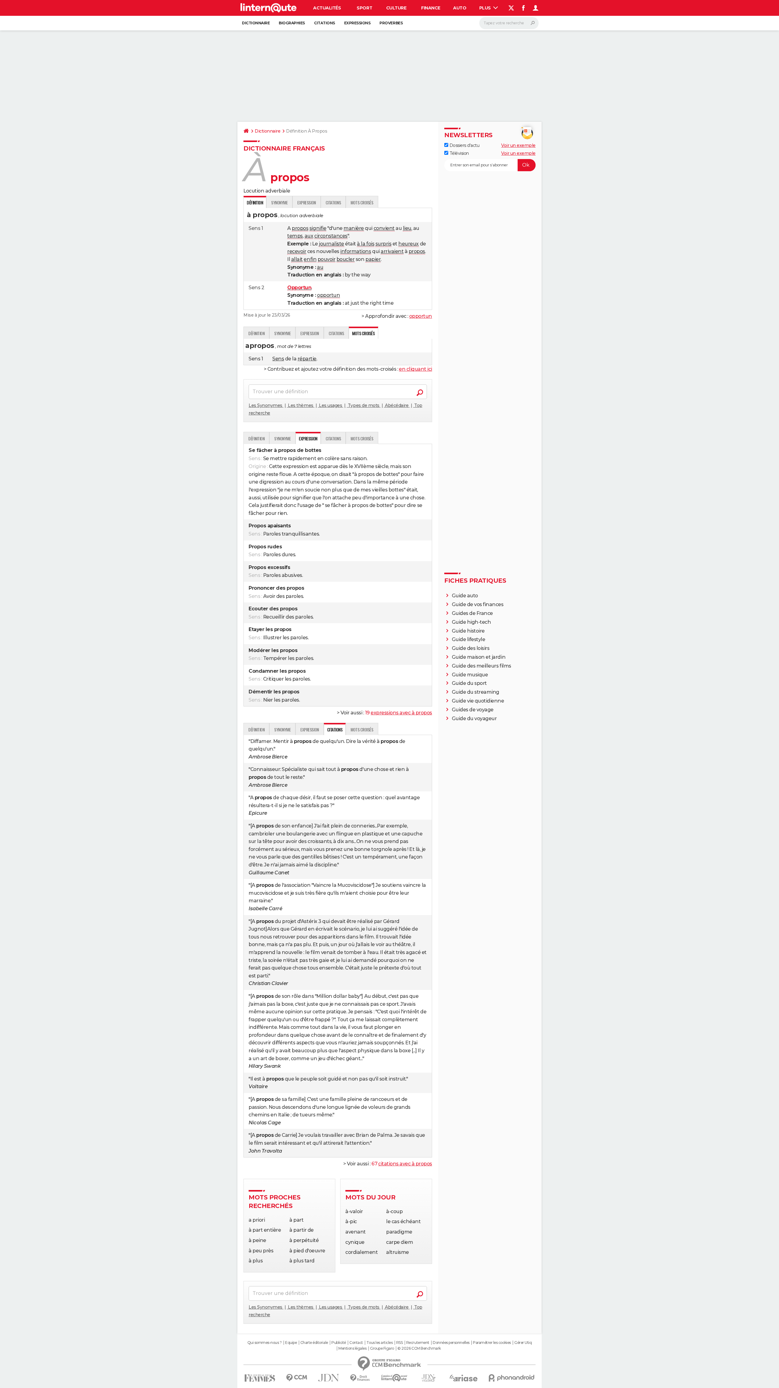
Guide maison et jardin (478, 657)
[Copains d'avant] (394, 1378)
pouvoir (327, 259)
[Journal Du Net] (328, 1378)
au (320, 267)
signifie (317, 228)
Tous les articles (379, 1343)
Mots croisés (362, 202)
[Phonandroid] (512, 1378)
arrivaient (392, 251)
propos (300, 228)
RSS (399, 1343)
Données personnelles (451, 1343)
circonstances (331, 236)
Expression (306, 202)
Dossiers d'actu (463, 145)
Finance (430, 8)
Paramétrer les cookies (492, 1343)
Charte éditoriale (314, 1343)
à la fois (365, 244)
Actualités (327, 8)
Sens (278, 359)
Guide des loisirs (471, 648)
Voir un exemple (518, 145)
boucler (346, 259)
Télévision (458, 153)
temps (295, 236)
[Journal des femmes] (259, 1378)
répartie (307, 359)
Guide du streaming (475, 692)
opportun (328, 295)
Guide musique (470, 675)
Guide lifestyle (468, 639)
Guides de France (472, 613)
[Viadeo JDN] (428, 1378)
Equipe (291, 1343)
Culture (396, 8)
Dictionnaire (256, 23)
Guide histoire (468, 631)
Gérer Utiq (523, 1343)
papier (373, 259)
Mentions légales (352, 1348)
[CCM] (296, 1378)
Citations (324, 23)
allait (297, 259)
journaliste (331, 244)
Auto (459, 8)
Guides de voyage (473, 710)
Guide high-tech (471, 622)
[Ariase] (464, 1378)
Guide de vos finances (478, 604)
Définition (256, 333)
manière (354, 228)
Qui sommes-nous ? (264, 1343)
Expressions (357, 23)
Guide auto (465, 596)
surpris (384, 244)
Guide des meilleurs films (481, 666)
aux (309, 236)
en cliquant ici (415, 369)
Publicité (338, 1343)
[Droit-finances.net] (360, 1378)
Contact (356, 1343)
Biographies (292, 23)
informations (355, 251)
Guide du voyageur (474, 718)
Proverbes (391, 23)
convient (384, 228)
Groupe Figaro (382, 1348)
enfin (310, 259)
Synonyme (279, 202)
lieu (407, 228)
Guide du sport (469, 683)
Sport (364, 8)
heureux (408, 244)
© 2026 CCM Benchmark (419, 1348)
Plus (485, 8)
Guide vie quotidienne (478, 701)
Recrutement (417, 1343)
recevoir (296, 251)
